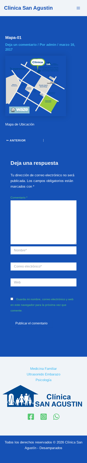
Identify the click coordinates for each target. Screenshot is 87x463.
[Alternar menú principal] (78, 8)
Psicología (43, 380)
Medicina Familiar (43, 369)
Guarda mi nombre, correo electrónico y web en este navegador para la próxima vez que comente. (42, 305)
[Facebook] (30, 416)
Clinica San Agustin (28, 8)
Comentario (19, 197)
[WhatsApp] (56, 416)
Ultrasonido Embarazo (43, 374)
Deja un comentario (21, 45)
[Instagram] (43, 416)
